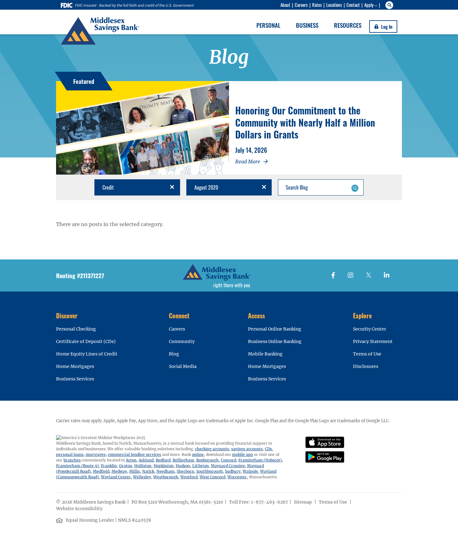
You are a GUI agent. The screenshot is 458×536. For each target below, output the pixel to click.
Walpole (250, 471)
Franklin (109, 465)
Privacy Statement (373, 341)
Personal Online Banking (274, 329)
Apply (369, 4)
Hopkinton (164, 465)
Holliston (142, 465)
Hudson (183, 465)
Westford (189, 477)
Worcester (237, 477)
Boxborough (207, 460)
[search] (390, 5)
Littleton (200, 465)
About (285, 4)
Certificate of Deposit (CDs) (86, 341)
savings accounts (247, 449)
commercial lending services (134, 454)
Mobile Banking (265, 354)
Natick (148, 471)
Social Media (183, 366)
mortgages (96, 454)
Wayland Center (116, 477)
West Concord (212, 477)
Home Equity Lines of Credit (86, 354)
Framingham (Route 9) (77, 465)
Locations (334, 4)
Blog (174, 354)
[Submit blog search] (355, 187)
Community (182, 341)
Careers (301, 4)
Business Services (75, 379)
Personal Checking (76, 329)
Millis (134, 471)
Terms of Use (367, 354)
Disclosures (365, 366)
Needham (165, 471)
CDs (268, 449)
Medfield (101, 471)
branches (72, 460)
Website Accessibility (79, 508)
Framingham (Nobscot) (260, 460)
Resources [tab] (347, 25)
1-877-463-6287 (269, 502)
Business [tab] (307, 25)
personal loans (69, 454)
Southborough (209, 471)
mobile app (242, 454)
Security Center (369, 329)
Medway (119, 471)
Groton (125, 465)
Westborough (165, 477)
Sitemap (303, 502)
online (198, 454)
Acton (131, 460)
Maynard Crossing (228, 465)
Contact (353, 4)
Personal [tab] (268, 25)
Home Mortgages (75, 366)
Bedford (163, 460)
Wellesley (142, 477)
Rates (317, 4)
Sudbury (233, 471)
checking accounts (212, 449)
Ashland (146, 460)
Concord (228, 460)
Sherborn (185, 471)
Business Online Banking (275, 341)
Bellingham (183, 460)
